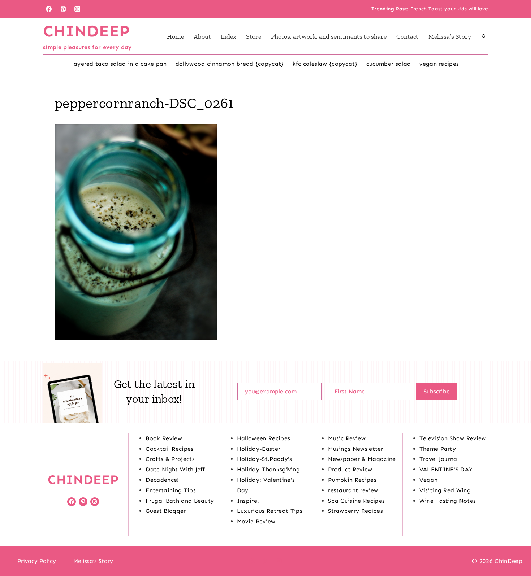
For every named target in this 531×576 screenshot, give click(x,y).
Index (228, 36)
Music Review (347, 438)
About (202, 36)
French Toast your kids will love (449, 9)
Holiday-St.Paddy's (264, 458)
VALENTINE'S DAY (446, 469)
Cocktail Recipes (169, 448)
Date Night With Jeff (175, 469)
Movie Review (256, 521)
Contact (407, 36)
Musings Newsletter (355, 448)
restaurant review (353, 490)
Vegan (428, 479)
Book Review (164, 438)
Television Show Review (452, 438)
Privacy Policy (36, 561)
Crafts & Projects (170, 458)
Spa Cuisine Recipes (356, 500)
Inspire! (248, 500)
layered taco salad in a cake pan (119, 63)
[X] (265, 561)
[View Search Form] (483, 36)
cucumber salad (388, 63)
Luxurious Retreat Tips (269, 510)
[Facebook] (49, 9)
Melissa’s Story (449, 36)
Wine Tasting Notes (447, 500)
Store (253, 36)
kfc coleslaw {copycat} (325, 63)
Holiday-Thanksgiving (268, 469)
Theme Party (437, 448)
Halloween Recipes (263, 438)
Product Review (350, 469)
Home (175, 36)
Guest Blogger (166, 510)
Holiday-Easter (258, 448)
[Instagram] (77, 9)
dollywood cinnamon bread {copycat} (230, 63)
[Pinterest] (63, 9)
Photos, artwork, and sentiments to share (329, 36)
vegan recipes (439, 63)
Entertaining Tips (170, 490)
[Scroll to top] (514, 548)
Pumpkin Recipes (352, 479)
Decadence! (162, 479)
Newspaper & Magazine (362, 458)
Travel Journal (439, 458)
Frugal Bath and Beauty (180, 500)
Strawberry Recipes (355, 510)
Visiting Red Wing (445, 490)
